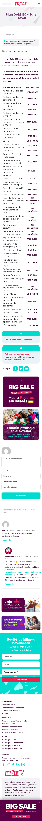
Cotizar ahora (21, 816)
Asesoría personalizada (12, 727)
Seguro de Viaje (8, 724)
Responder (6, 540)
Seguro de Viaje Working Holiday (15, 721)
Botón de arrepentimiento (13, 732)
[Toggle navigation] (39, 3)
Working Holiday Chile (11, 745)
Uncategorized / (9, 35)
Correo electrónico (9, 482)
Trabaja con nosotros (11, 710)
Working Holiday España (12, 748)
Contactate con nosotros (13, 708)
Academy (6, 713)
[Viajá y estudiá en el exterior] (21, 623)
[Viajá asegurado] (21, 604)
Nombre (5, 471)
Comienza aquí (8, 705)
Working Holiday (9, 740)
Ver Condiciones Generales (18, 340)
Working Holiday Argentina (13, 743)
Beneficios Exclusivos (10, 729)
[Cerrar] (39, 802)
